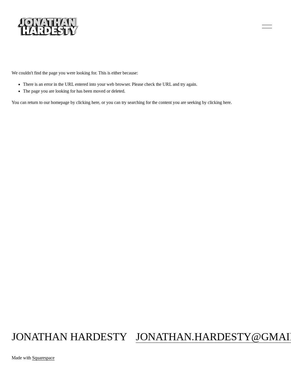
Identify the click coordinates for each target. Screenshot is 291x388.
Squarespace (43, 357)
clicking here (87, 102)
